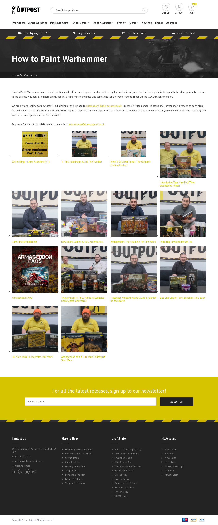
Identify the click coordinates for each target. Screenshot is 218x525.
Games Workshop (38, 22)
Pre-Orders (18, 22)
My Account (170, 449)
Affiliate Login (171, 474)
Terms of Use (121, 495)
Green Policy (121, 474)
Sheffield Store (72, 457)
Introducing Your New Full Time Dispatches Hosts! (177, 184)
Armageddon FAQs (22, 297)
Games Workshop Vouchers (128, 466)
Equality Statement (124, 470)
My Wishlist (170, 457)
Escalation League (123, 457)
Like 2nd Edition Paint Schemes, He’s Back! (183, 297)
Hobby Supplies (102, 22)
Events (159, 22)
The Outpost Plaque (174, 466)
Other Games (80, 22)
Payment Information (75, 474)
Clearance (171, 22)
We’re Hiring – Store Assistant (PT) (30, 161)
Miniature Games (60, 22)
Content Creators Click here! (78, 453)
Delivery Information (75, 466)
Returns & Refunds (74, 479)
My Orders (169, 453)
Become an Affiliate (124, 487)
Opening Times (22, 465)
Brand (120, 22)
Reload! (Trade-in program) (128, 449)
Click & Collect (72, 462)
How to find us (122, 479)
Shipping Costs (72, 470)
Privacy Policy (121, 491)
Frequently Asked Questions (78, 449)
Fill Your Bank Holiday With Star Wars (32, 357)
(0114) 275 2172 (23, 456)
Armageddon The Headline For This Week (133, 241)
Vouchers (147, 22)
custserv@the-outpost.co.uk (29, 461)
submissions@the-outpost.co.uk (104, 105)
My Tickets (170, 462)
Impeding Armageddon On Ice (176, 241)
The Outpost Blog (123, 462)
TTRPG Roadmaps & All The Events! (81, 161)
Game (133, 22)
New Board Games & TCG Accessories (82, 241)
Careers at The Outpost (126, 483)
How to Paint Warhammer (127, 453)
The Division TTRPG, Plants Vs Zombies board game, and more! (82, 299)
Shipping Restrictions (75, 483)
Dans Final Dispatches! (24, 241)
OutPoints (169, 470)
